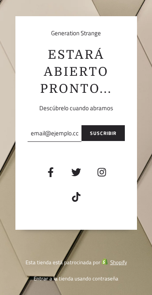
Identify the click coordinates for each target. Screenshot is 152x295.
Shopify (118, 262)
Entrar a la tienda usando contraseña (76, 278)
